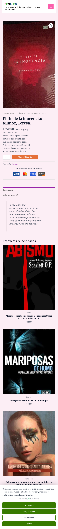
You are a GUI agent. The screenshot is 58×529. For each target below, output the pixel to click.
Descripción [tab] (8, 190)
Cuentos (11, 113)
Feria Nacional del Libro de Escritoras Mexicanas (22, 8)
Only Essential (29, 511)
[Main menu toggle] (51, 6)
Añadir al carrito (25, 157)
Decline (29, 524)
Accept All (29, 505)
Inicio (5, 113)
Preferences (29, 518)
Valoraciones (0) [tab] (10, 195)
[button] (50, 25)
